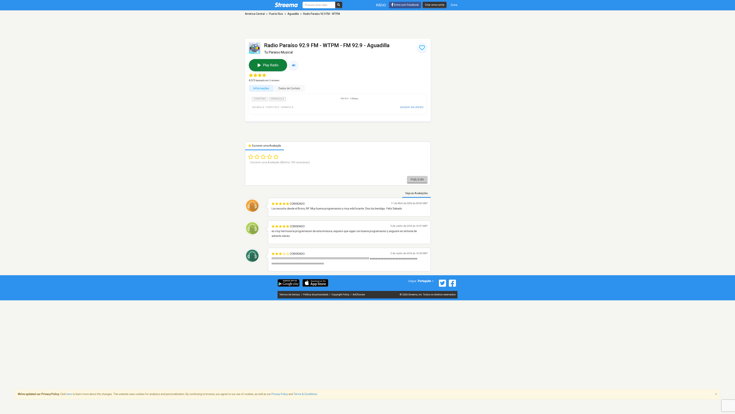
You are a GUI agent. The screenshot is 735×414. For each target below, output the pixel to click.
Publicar (417, 179)
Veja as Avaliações (416, 193)
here (69, 394)
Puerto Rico (276, 13)
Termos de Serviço (290, 294)
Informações (261, 88)
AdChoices (359, 294)
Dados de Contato (289, 88)
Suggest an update (412, 107)
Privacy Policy (279, 394)
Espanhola (277, 99)
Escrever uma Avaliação (266, 145)
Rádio (381, 5)
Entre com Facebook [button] (406, 4)
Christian (260, 99)
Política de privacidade (316, 294)
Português (425, 281)
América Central (255, 13)
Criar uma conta (434, 4)
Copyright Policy (341, 294)
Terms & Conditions (305, 394)
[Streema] (286, 4)
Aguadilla (293, 13)
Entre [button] (454, 5)
